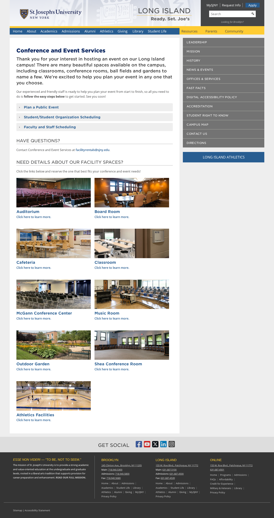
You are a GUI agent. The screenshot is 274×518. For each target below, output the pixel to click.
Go (252, 13)
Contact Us (197, 134)
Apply (252, 5)
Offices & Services (203, 79)
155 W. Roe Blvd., (177, 465)
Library (138, 31)
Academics (48, 31)
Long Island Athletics (224, 157)
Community (234, 31)
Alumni (90, 31)
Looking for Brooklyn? (232, 22)
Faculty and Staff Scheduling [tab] (50, 127)
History (193, 60)
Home (17, 31)
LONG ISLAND (164, 11)
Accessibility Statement (37, 510)
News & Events (200, 69)
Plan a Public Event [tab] (41, 107)
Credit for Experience (221, 483)
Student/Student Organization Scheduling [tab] (62, 117)
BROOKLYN (109, 460)
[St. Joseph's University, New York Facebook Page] (139, 446)
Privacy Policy (108, 496)
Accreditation (199, 106)
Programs (225, 475)
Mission (193, 51)
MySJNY (212, 5)
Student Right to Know (207, 115)
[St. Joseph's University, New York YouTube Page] (147, 446)
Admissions (71, 31)
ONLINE (216, 460)
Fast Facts (196, 88)
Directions (196, 143)
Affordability (226, 479)
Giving (122, 31)
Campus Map (197, 124)
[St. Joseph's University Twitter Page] (155, 446)
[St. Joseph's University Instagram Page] (172, 446)
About (31, 31)
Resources (189, 31)
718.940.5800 (122, 473)
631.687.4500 (176, 473)
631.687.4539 (168, 478)
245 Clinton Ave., (121, 465)
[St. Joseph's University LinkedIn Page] (163, 446)
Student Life (157, 31)
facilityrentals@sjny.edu (92, 150)
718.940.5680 (113, 478)
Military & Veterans (220, 488)
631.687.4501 (217, 469)
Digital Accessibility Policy (212, 97)
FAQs (213, 479)
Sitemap (17, 510)
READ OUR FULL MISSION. (71, 477)
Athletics (106, 31)
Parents (211, 31)
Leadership (197, 42)
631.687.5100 (169, 469)
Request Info (231, 5)
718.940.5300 (115, 469)
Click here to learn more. (33, 217)
